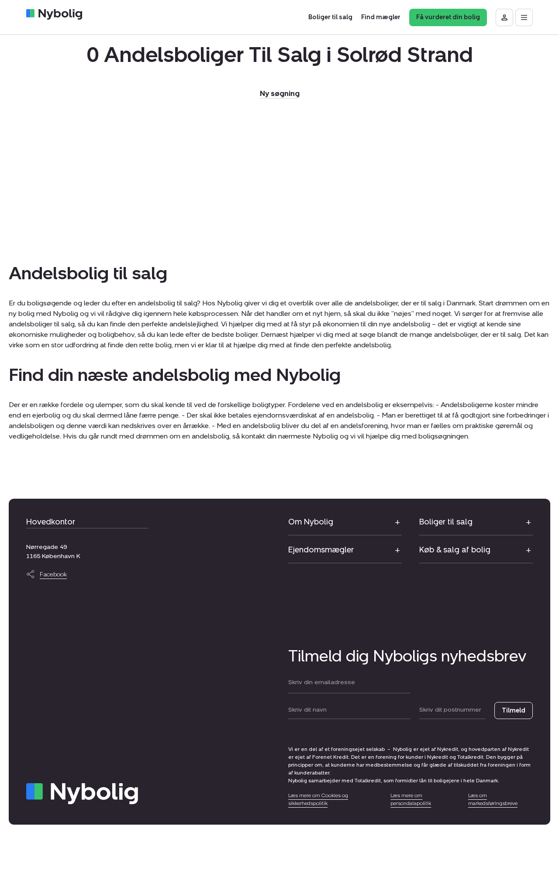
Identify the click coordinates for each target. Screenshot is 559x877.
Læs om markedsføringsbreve (493, 799)
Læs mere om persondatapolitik (410, 799)
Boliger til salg (446, 522)
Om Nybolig (310, 522)
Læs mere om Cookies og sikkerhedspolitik (318, 799)
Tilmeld (513, 710)
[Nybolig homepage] (82, 793)
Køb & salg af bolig (454, 550)
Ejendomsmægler (321, 550)
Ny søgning (280, 93)
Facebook (53, 574)
